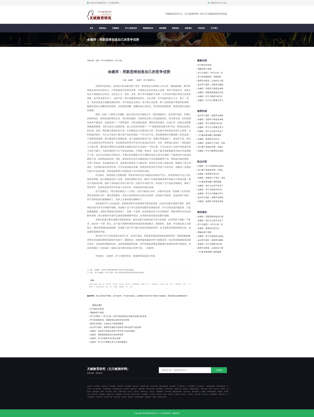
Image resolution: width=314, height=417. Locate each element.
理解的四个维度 (97, 312)
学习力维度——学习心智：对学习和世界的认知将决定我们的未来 (119, 272)
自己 (103, 284)
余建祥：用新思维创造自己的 (210, 92)
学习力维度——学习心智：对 (210, 72)
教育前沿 (175, 28)
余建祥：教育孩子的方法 (208, 139)
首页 (91, 28)
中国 (184, 284)
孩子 (147, 284)
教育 (167, 284)
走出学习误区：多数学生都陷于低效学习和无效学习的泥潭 (115, 327)
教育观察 (162, 28)
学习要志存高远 (97, 308)
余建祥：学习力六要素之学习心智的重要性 (108, 342)
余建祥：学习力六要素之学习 (210, 100)
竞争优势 (108, 284)
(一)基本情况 (177, 284)
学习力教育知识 (131, 28)
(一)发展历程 (154, 284)
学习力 (131, 287)
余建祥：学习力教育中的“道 (210, 96)
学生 (126, 287)
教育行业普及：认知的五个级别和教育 (106, 323)
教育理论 (188, 28)
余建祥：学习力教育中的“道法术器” (105, 338)
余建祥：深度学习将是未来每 (210, 88)
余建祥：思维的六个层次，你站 (211, 143)
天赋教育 (115, 28)
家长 (171, 284)
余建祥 (91, 284)
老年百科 (128, 284)
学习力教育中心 (149, 80)
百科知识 (201, 28)
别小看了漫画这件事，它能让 (210, 146)
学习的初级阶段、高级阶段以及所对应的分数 (109, 320)
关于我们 (214, 28)
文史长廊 (161, 284)
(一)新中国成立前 (99, 287)
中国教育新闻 (135, 284)
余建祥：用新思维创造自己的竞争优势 (106, 334)
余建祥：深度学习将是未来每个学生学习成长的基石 (114, 270)
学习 (111, 287)
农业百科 (121, 284)
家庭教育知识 (148, 28)
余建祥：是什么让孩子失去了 (210, 131)
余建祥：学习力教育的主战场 (210, 150)
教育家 (115, 287)
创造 (100, 284)
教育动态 (102, 28)
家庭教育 (121, 287)
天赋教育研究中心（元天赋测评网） (158, 413)
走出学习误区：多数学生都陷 (210, 84)
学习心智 (118, 60)
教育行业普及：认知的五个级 (210, 80)
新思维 (96, 284)
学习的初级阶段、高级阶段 (209, 76)
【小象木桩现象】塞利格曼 (209, 135)
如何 (107, 287)
